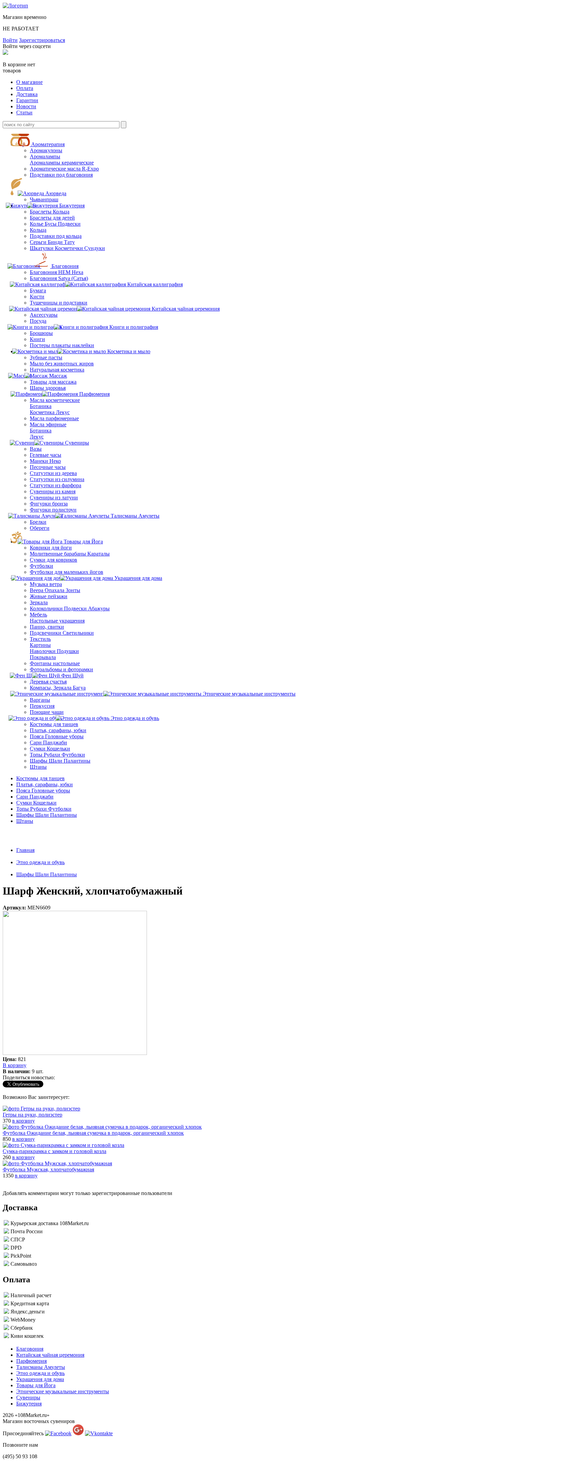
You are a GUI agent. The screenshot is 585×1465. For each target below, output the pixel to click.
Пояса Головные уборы (57, 736)
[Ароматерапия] (27, 144)
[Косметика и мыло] (39, 351)
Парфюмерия (94, 394)
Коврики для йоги (51, 547)
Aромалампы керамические (62, 162)
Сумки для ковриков (53, 560)
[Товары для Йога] (43, 541)
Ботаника (40, 406)
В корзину (14, 1065)
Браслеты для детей (52, 218)
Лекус (37, 437)
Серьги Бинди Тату (52, 242)
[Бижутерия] (49, 205)
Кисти (37, 296)
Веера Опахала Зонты (55, 590)
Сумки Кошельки (50, 748)
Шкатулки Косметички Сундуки (67, 248)
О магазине (29, 82)
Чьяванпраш (44, 199)
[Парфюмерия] (32, 394)
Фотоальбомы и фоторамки (61, 669)
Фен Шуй (72, 675)
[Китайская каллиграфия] (44, 284)
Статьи (24, 112)
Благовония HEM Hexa (56, 272)
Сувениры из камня (52, 491)
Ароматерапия (48, 144)
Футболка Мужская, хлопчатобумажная (48, 1169)
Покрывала (43, 657)
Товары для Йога (83, 541)
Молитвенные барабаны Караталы (70, 554)
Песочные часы (48, 467)
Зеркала (39, 602)
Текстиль (40, 639)
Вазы (36, 449)
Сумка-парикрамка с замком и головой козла (54, 1151)
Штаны (38, 767)
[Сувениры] (28, 443)
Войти (10, 40)
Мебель (38, 614)
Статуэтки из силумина (57, 479)
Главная (25, 850)
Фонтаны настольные (55, 663)
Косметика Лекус (50, 412)
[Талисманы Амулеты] (40, 516)
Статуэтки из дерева (53, 473)
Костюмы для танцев (54, 724)
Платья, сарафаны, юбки (58, 730)
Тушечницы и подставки (58, 303)
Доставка (27, 94)
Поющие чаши (47, 712)
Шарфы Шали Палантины (60, 761)
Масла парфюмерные (54, 418)
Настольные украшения (57, 621)
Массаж (58, 376)
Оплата (24, 88)
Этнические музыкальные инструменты (249, 694)
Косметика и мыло (128, 351)
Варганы (40, 700)
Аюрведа (55, 193)
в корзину (23, 1121)
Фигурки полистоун (53, 510)
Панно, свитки (47, 627)
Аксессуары (44, 315)
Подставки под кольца (56, 236)
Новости (26, 106)
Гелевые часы (45, 455)
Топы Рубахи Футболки (57, 755)
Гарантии (27, 100)
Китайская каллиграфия (155, 284)
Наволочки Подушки (54, 651)
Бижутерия (72, 205)
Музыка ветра (46, 584)
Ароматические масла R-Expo (64, 169)
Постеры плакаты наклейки (62, 345)
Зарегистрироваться (42, 40)
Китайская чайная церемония (186, 309)
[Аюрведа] (34, 193)
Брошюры (41, 333)
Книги (37, 339)
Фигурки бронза (49, 503)
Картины (40, 645)
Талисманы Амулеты (135, 516)
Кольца (38, 230)
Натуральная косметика (57, 370)
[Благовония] (28, 266)
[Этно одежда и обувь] (40, 718)
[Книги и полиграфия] (39, 327)
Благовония (65, 266)
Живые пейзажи (48, 596)
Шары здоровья (48, 388)
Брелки (38, 522)
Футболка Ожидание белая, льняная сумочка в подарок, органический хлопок (93, 1133)
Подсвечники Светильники (62, 633)
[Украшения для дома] (41, 578)
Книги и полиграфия (133, 327)
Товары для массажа (53, 382)
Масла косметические (55, 400)
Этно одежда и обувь (135, 718)
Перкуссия (42, 706)
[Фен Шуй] (27, 675)
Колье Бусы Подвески (55, 224)
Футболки (41, 566)
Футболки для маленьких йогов (66, 572)
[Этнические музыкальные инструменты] (63, 694)
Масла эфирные (48, 424)
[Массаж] (41, 376)
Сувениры (77, 443)
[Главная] (15, 5)
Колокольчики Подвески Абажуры (70, 608)
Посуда (38, 321)
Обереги (39, 528)
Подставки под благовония (61, 175)
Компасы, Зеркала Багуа (58, 688)
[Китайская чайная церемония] (50, 309)
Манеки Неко (45, 461)
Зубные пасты (46, 357)
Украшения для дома (138, 578)
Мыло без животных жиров (62, 363)
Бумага (38, 290)
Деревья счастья (48, 681)
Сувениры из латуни (54, 497)
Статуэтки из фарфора (55, 485)
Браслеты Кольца (49, 212)
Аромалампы (45, 156)
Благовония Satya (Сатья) (59, 278)
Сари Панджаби (48, 742)
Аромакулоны (46, 150)
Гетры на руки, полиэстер (32, 1115)
